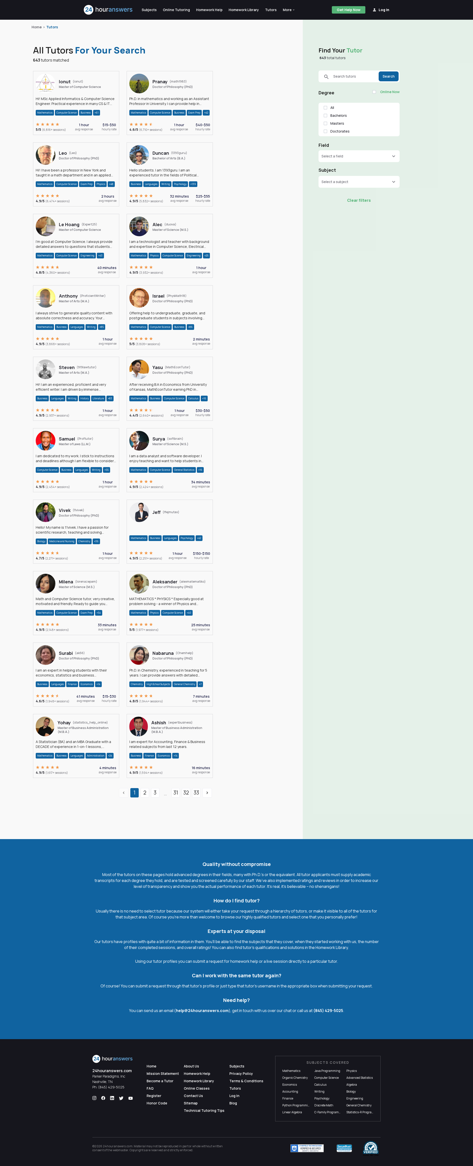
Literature (98, 398)
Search (389, 76)
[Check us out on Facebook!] (103, 1098)
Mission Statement (163, 1073)
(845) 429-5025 (328, 1010)
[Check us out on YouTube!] (130, 1098)
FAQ (150, 1088)
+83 (110, 398)
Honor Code (157, 1103)
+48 (111, 184)
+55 (106, 470)
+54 (99, 612)
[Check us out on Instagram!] (94, 1098)
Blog (233, 1103)
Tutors (52, 27)
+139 (193, 184)
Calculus (193, 398)
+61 (97, 112)
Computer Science (66, 112)
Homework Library (199, 1081)
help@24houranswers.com (202, 1010)
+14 (98, 684)
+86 (190, 327)
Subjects (236, 1066)
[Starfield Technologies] (307, 1148)
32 (186, 792)
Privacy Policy (241, 1073)
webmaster (120, 1150)
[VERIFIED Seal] (371, 1148)
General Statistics (184, 470)
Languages (151, 184)
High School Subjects (158, 684)
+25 (206, 255)
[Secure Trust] (344, 1148)
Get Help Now (348, 9)
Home (37, 27)
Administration (95, 755)
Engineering (87, 255)
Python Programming (296, 1105)
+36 (96, 541)
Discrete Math (323, 1105)
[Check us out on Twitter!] (121, 1098)
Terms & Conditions (246, 1081)
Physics (101, 184)
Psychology (180, 184)
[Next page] (207, 792)
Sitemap (191, 1103)
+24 (110, 755)
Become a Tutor (160, 1081)
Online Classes (197, 1088)
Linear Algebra (292, 1112)
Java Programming (327, 1071)
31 (175, 792)
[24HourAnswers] (108, 10)
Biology (41, 541)
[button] (289, 9)
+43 (100, 255)
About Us (191, 1066)
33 (196, 792)
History (84, 398)
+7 (200, 684)
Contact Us (193, 1095)
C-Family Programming (330, 1112)
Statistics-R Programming (363, 1112)
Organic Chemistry (295, 1078)
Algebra (351, 1084)
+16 (204, 398)
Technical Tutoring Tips (204, 1110)
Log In (234, 1095)
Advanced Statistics (359, 1078)
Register (154, 1095)
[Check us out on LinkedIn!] (112, 1098)
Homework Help (197, 1073)
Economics (87, 684)
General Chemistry (184, 684)
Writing (165, 184)
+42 (206, 112)
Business (86, 112)
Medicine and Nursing (61, 541)
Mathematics (44, 112)
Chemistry (84, 541)
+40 (189, 612)
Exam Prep (194, 112)
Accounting (290, 1091)
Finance (72, 684)
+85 (102, 327)
